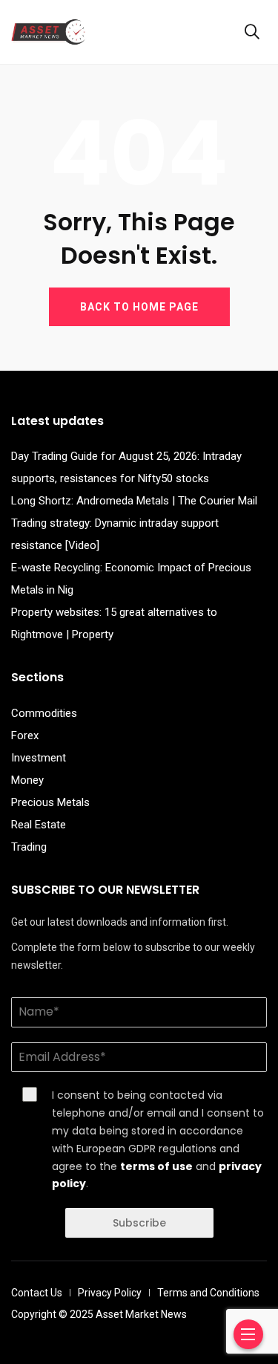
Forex (25, 735)
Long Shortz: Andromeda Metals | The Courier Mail (134, 500)
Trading (29, 847)
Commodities (44, 713)
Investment (38, 757)
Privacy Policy (110, 1293)
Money (27, 780)
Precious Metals (50, 802)
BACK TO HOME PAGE (139, 307)
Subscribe (139, 1222)
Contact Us (36, 1293)
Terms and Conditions (208, 1293)
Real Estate (38, 824)
